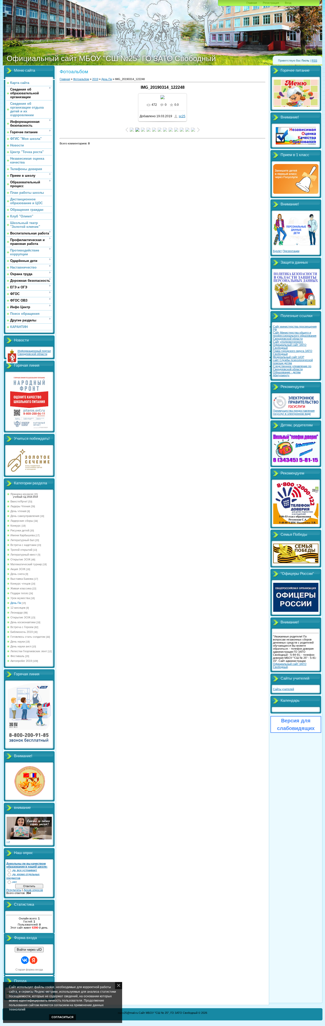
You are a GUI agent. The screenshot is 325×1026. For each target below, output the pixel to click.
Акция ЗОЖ (17, 569)
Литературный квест (23, 554)
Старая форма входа (29, 969)
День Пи (15, 602)
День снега (17, 573)
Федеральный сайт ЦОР (288, 357)
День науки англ (20, 646)
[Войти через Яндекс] (33, 960)
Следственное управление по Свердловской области (292, 368)
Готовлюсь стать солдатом (27, 636)
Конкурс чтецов (20, 583)
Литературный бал (22, 540)
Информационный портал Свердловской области (34, 352)
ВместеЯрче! (18, 501)
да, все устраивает (24, 870)
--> (8, 841)
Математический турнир (26, 564)
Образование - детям (287, 372)
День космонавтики (23, 622)
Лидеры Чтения (20, 506)
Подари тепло (19, 593)
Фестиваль (17, 656)
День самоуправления (24, 515)
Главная (252, 2)
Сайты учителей (283, 689)
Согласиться (62, 1017)
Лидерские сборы (21, 520)
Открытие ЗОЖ (20, 559)
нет (14, 881)
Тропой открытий (21, 549)
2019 (95, 79)
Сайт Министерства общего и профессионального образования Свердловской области (294, 335)
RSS (314, 60)
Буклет (277, 250)
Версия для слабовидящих (296, 724)
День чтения (18, 511)
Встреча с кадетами (23, 544)
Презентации (291, 250)
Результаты (13, 889)
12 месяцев (17, 607)
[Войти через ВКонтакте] (25, 960)
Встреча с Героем (22, 627)
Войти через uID (29, 949)
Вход (288, 2)
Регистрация (271, 2)
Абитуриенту (281, 375)
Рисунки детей (19, 530)
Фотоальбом (81, 79)
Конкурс (15, 525)
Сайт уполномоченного (288, 341)
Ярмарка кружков (21, 494)
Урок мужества (20, 598)
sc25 (182, 116)
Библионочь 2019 (21, 631)
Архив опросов (33, 889)
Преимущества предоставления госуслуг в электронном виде (294, 412)
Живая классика (20, 588)
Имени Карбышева (22, 535)
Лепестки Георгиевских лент (28, 651)
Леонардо (16, 612)
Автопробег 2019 (21, 660)
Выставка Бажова (21, 578)
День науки (17, 641)
